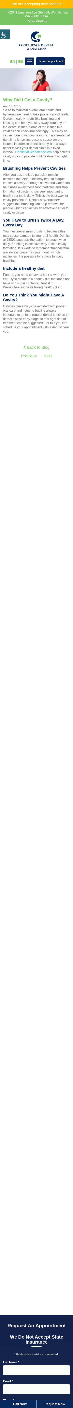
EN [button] (12, 62)
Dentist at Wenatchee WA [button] (33, 152)
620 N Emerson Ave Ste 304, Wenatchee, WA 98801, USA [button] (38, 14)
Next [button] (48, 356)
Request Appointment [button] (50, 61)
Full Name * (11, 1362)
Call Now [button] (20, 1404)
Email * (8, 1381)
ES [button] (20, 62)
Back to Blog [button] (37, 347)
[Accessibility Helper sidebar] (5, 34)
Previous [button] (28, 356)
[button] (36, 21)
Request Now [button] (54, 1404)
